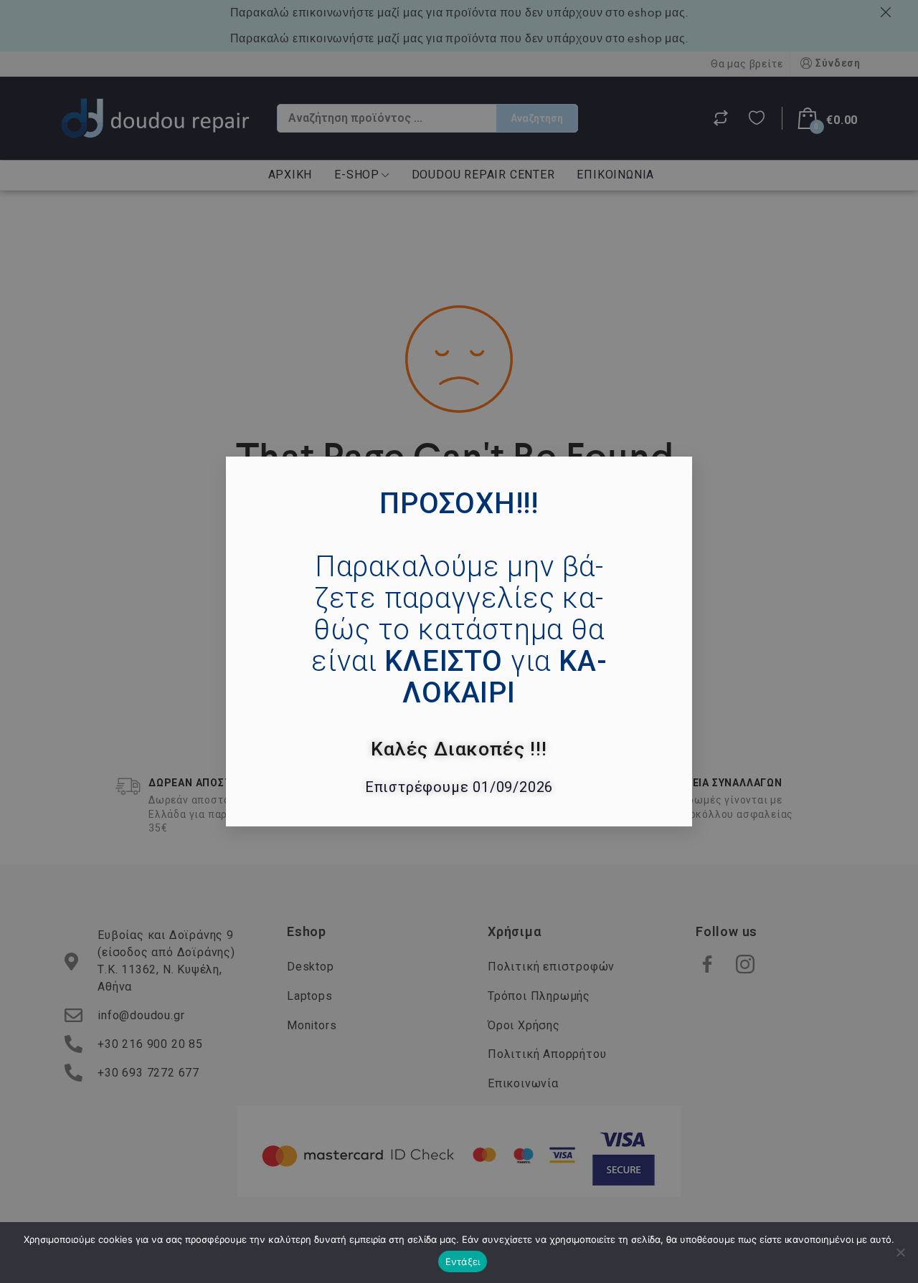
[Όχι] (900, 1252)
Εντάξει (463, 1261)
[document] (459, 641)
